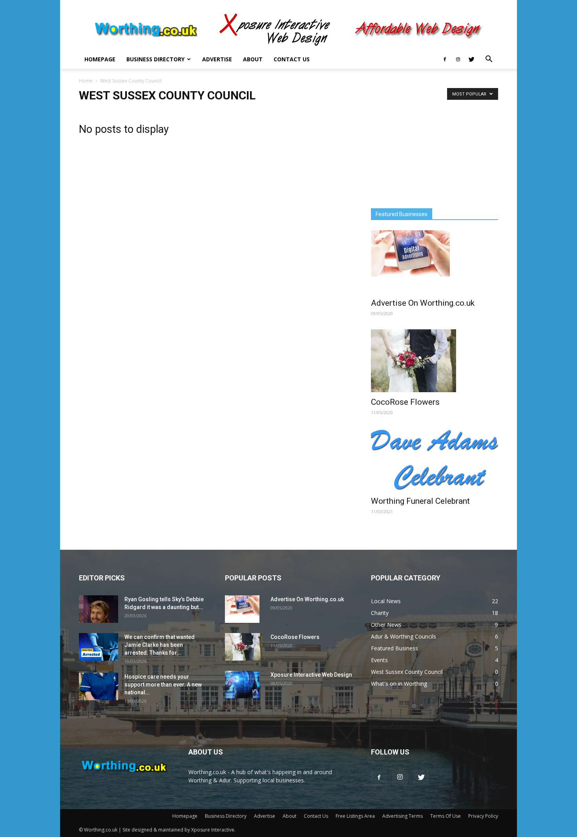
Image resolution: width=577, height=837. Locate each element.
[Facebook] (445, 59)
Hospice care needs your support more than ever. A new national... (163, 685)
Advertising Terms (402, 816)
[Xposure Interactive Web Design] (242, 684)
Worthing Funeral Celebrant (420, 501)
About (253, 59)
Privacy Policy (483, 816)
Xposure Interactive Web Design (311, 675)
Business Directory (155, 59)
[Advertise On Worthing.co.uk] (434, 261)
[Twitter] (471, 59)
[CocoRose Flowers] (434, 360)
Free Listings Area (355, 816)
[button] (488, 60)
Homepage (99, 59)
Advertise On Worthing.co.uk (423, 303)
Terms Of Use (445, 816)
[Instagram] (458, 59)
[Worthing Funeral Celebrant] (434, 459)
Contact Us (292, 59)
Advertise (217, 59)
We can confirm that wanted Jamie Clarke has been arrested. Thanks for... (159, 645)
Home (86, 80)
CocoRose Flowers (405, 402)
